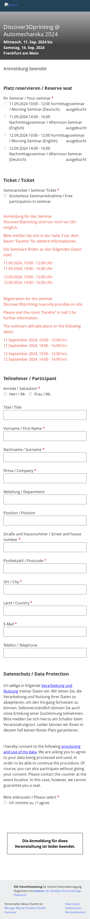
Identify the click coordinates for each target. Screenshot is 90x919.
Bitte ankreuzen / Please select (30, 797)
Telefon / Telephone (20, 645)
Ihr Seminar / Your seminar (28, 98)
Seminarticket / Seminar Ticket (30, 190)
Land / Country (17, 602)
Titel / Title (12, 407)
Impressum (72, 904)
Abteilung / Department (24, 491)
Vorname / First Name (23, 428)
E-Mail (9, 624)
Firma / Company (19, 470)
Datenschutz (73, 908)
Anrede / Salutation (21, 388)
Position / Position (19, 512)
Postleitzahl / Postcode (24, 560)
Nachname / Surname (23, 449)
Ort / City (12, 581)
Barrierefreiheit (75, 912)
